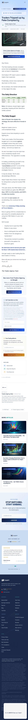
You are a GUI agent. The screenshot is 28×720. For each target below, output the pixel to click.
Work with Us (18, 625)
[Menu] (24, 2)
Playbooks (17, 603)
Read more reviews (13, 567)
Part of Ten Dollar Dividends (13, 13)
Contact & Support (19, 615)
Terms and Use (4, 637)
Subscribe (14, 520)
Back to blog (7, 8)
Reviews (17, 620)
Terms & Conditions (21, 313)
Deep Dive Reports (10, 368)
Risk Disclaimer (4, 640)
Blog (2, 606)
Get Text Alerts (13, 330)
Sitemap (17, 628)
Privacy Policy (4, 635)
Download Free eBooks (13, 355)
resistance (13, 69)
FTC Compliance (5, 642)
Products (17, 617)
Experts (3, 617)
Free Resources (9, 372)
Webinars (17, 600)
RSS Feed (6, 409)
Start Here (17, 598)
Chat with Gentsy (14, 716)
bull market (13, 198)
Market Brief (8, 365)
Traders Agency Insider (19, 8)
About (2, 615)
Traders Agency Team (10, 23)
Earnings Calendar (5, 600)
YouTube (3, 608)
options (19, 141)
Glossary (17, 606)
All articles (6, 377)
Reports (3, 603)
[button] (15, 711)
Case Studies (4, 625)
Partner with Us (18, 623)
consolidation (6, 166)
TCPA (2, 645)
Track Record (4, 620)
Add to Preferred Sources (14, 56)
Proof (2, 623)
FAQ (16, 608)
